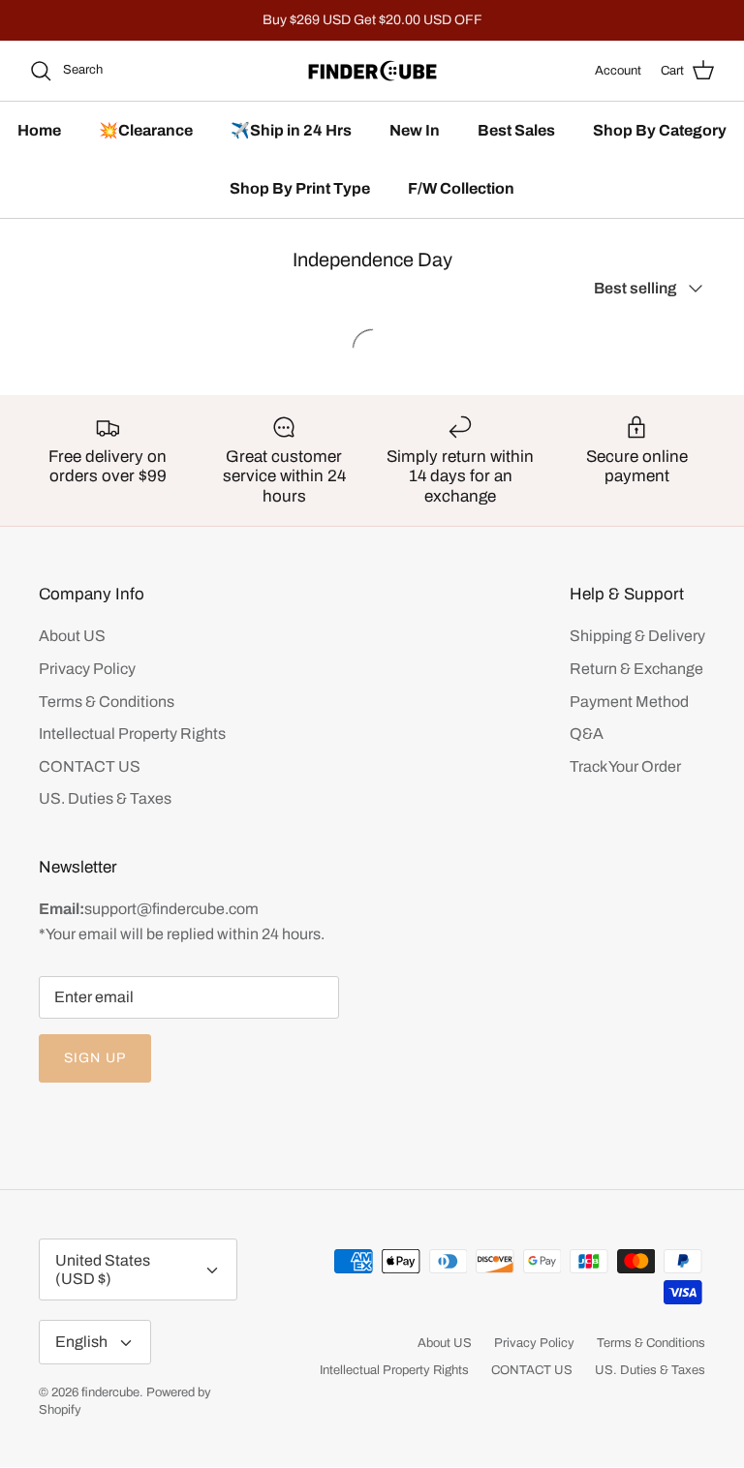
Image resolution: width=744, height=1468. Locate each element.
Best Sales (516, 130)
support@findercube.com (171, 909)
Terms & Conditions (106, 701)
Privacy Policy (87, 668)
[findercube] (372, 70)
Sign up (95, 1058)
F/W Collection (461, 188)
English (81, 1341)
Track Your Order (625, 766)
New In (414, 130)
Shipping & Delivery (637, 635)
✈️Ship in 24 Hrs (291, 130)
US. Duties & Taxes (105, 798)
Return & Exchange (636, 668)
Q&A (587, 733)
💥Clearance (146, 130)
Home (39, 130)
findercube (110, 1392)
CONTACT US (89, 766)
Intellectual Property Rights (132, 733)
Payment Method (629, 701)
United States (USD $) (102, 1269)
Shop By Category (660, 130)
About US (72, 635)
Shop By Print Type (300, 188)
